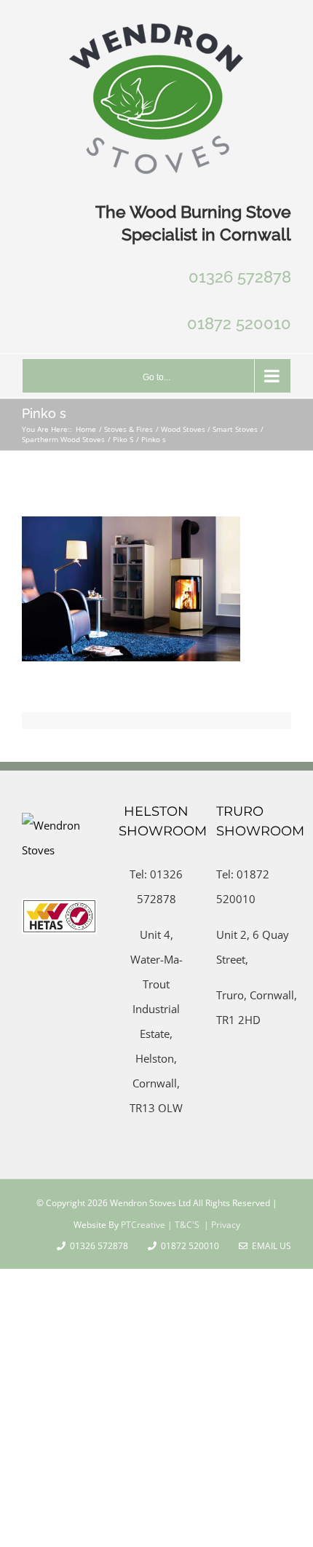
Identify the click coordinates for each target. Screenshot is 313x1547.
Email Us (269, 1246)
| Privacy (221, 1225)
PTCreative (142, 1225)
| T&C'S (182, 1225)
